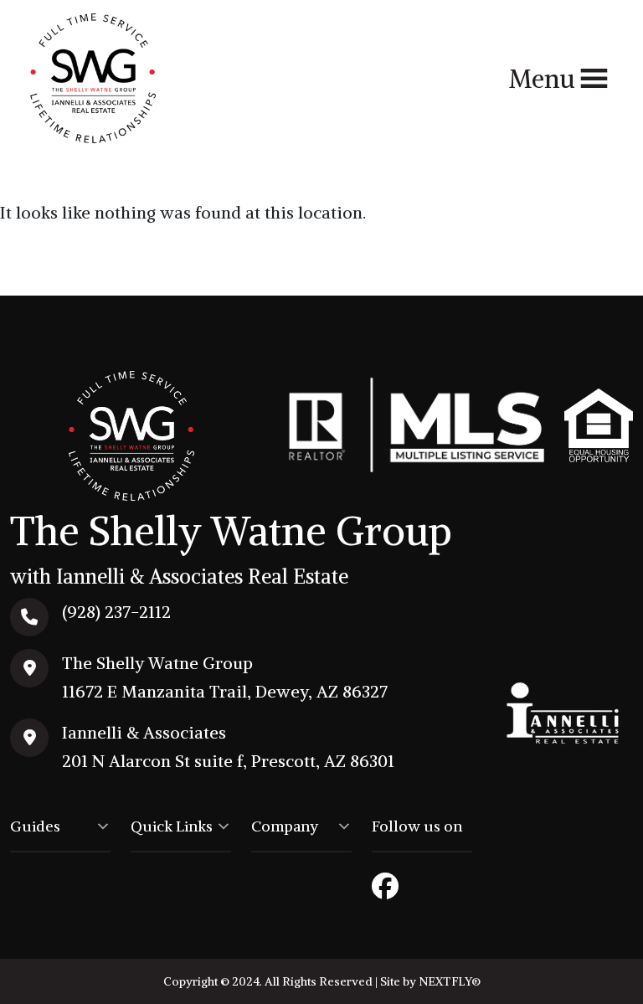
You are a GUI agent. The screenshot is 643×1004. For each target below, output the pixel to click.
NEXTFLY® (450, 981)
